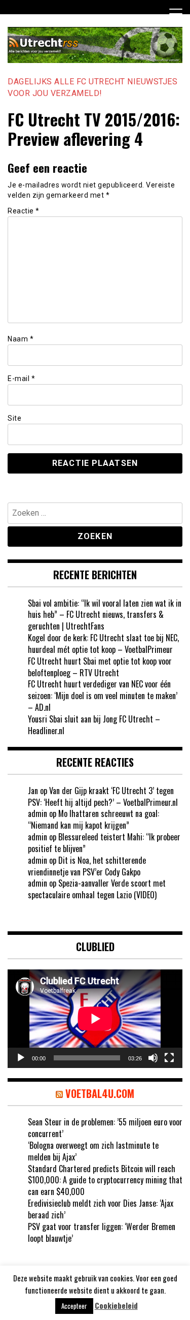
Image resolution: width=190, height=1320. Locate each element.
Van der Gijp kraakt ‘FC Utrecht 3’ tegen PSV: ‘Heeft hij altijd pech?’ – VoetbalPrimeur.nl (103, 796)
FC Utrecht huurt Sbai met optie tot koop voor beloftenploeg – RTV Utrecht (100, 667)
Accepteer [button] (74, 1306)
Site (14, 418)
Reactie (24, 211)
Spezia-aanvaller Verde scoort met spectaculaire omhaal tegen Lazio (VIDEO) (97, 889)
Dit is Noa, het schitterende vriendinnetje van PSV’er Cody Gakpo (87, 866)
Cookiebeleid (116, 1305)
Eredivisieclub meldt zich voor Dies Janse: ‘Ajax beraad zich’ (100, 1209)
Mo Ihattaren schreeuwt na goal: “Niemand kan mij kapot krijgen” (93, 819)
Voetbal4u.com (99, 1093)
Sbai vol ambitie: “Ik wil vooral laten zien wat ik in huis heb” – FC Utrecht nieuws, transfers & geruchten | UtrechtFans (104, 615)
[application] (95, 1018)
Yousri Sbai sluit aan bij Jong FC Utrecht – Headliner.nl (94, 725)
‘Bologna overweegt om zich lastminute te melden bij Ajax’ (93, 1151)
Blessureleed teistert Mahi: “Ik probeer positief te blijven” (104, 843)
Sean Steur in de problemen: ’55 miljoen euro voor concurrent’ (105, 1128)
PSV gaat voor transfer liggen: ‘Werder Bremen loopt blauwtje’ (101, 1232)
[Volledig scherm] (169, 1058)
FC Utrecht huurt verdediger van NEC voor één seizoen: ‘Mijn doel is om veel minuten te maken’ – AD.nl (102, 695)
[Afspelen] (21, 1058)
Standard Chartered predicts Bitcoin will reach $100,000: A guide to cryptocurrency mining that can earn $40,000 (105, 1180)
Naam (20, 339)
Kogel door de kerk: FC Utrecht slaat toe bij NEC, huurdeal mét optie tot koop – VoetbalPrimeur (103, 643)
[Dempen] (153, 1058)
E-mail (21, 378)
